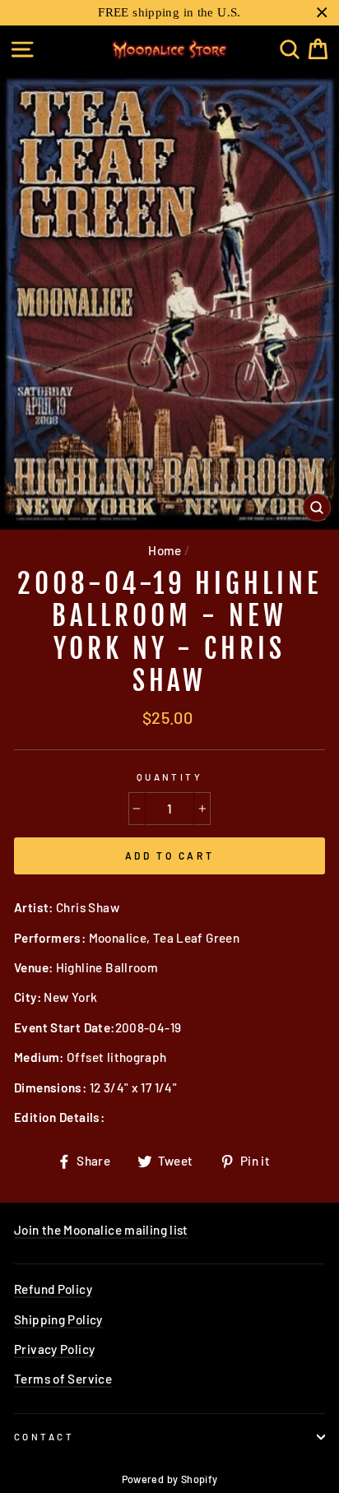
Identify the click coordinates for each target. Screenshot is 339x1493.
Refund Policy (53, 1289)
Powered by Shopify (170, 1479)
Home (165, 550)
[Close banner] (322, 12)
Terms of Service (63, 1378)
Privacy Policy (54, 1349)
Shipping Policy (58, 1319)
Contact (44, 1436)
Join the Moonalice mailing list (101, 1229)
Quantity (170, 777)
